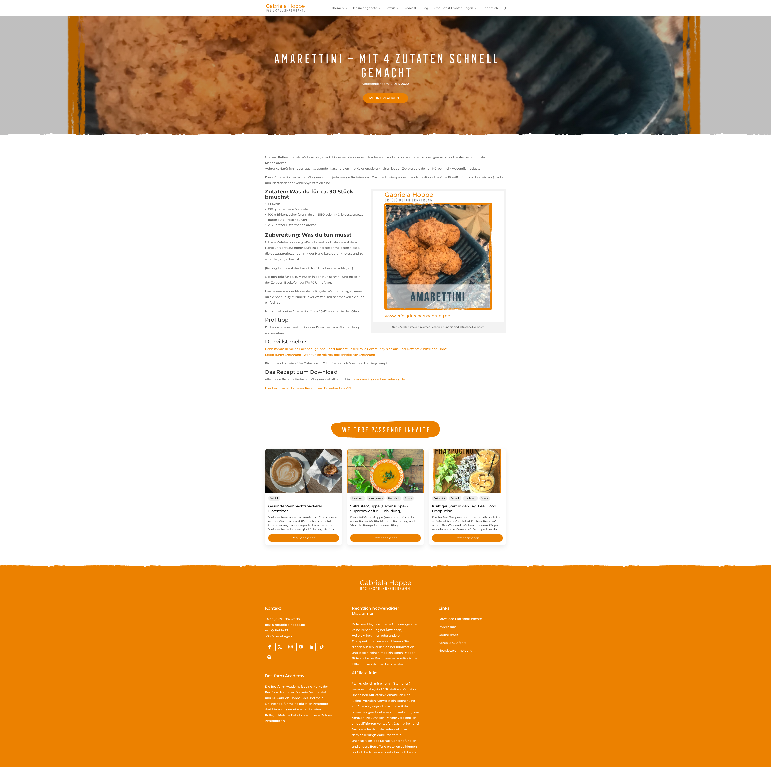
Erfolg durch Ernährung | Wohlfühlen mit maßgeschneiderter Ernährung (320, 355)
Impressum (447, 627)
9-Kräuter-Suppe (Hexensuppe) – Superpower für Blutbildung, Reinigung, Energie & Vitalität (379, 511)
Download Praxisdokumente (460, 619)
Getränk (455, 498)
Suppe (408, 498)
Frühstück (439, 498)
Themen (337, 8)
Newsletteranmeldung (455, 650)
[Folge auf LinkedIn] (311, 647)
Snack (484, 498)
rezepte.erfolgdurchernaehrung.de (378, 379)
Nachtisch (393, 498)
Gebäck (274, 498)
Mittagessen (375, 498)
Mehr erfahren (384, 98)
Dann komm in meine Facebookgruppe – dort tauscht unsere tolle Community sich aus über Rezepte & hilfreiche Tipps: (356, 349)
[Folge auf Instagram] (290, 647)
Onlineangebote (365, 8)
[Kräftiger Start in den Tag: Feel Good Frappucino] (467, 471)
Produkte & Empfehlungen (453, 8)
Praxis (391, 8)
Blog (424, 8)
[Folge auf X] (279, 647)
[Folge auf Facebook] (269, 647)
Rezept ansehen (303, 538)
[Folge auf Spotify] (269, 657)
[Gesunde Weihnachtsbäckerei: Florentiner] (303, 471)
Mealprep (357, 498)
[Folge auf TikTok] (321, 647)
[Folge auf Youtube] (300, 647)
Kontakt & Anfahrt (452, 643)
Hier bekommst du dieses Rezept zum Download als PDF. (309, 388)
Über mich (490, 8)
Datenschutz (448, 635)
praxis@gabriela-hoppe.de (285, 625)
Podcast (410, 8)
